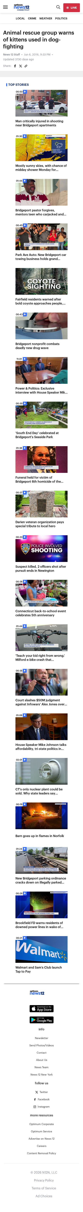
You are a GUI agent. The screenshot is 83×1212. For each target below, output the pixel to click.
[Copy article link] (25, 66)
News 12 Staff (11, 54)
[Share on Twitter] (20, 66)
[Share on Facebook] (15, 66)
